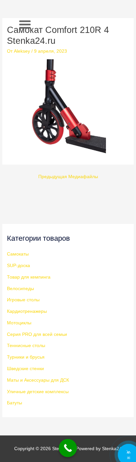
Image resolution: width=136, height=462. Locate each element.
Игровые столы (23, 299)
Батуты (14, 402)
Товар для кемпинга (29, 277)
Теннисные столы (26, 345)
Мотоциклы (19, 322)
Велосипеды (20, 288)
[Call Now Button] (68, 448)
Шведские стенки (25, 368)
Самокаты (18, 254)
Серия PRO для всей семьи (37, 334)
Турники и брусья (26, 357)
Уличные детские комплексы (38, 391)
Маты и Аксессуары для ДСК (38, 380)
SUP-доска (18, 265)
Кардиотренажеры (27, 311)
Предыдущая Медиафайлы (68, 176)
